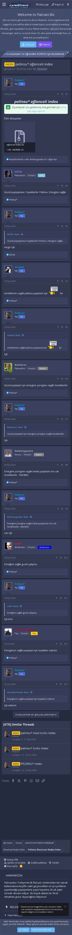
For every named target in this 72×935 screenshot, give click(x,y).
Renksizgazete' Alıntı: (18, 516)
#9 (66, 508)
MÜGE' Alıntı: (13, 234)
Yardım (55, 862)
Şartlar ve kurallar (16, 862)
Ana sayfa (12, 866)
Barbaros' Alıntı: (15, 427)
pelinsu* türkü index (34, 748)
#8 (66, 464)
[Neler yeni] (68, 4)
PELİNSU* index (31, 764)
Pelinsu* (11, 68)
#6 (66, 378)
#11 (66, 598)
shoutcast (42, 69)
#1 (66, 94)
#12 (66, 643)
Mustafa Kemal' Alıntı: (18, 692)
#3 (66, 226)
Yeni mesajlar (15, 915)
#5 (66, 327)
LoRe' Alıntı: (13, 606)
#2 (66, 185)
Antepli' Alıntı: (14, 335)
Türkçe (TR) (12, 859)
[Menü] (4, 4)
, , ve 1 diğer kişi (33, 159)
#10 (66, 557)
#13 (66, 684)
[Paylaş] (62, 94)
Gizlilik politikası (39, 862)
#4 (66, 281)
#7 (66, 419)
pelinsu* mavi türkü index (38, 733)
